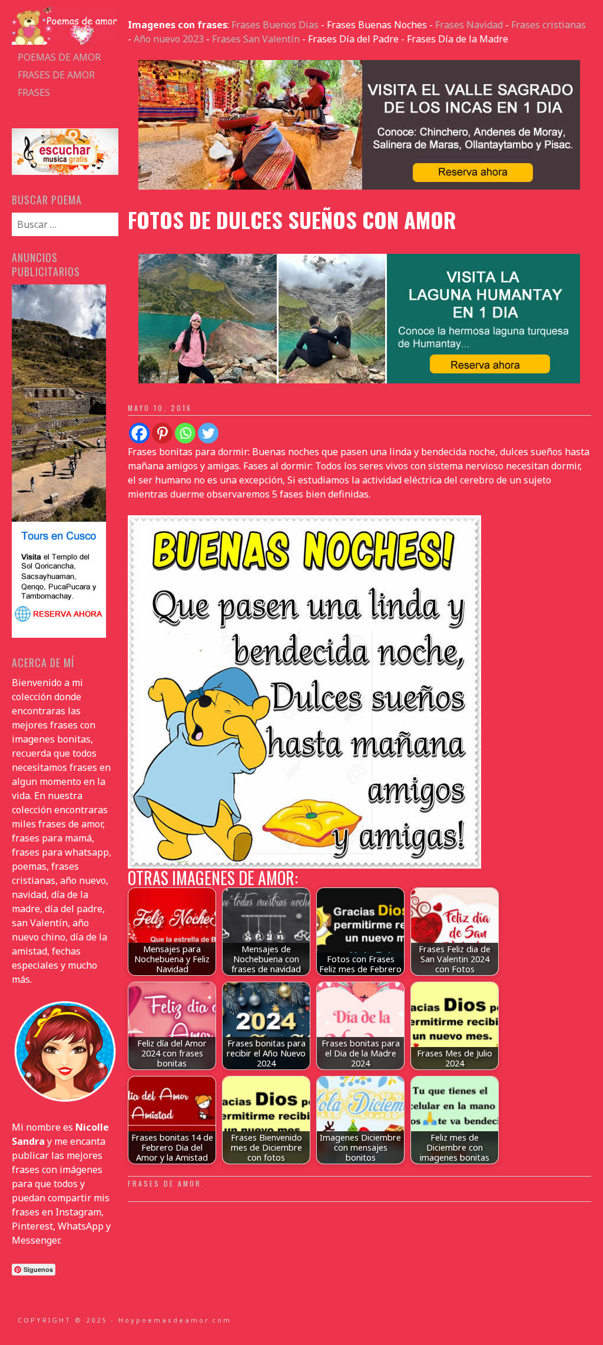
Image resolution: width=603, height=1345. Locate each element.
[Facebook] (139, 433)
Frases (34, 92)
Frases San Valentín (256, 38)
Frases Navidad (469, 24)
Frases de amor (56, 74)
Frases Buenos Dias (275, 24)
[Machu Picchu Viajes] (359, 186)
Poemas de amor (59, 57)
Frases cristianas (548, 24)
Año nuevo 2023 (169, 38)
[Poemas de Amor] (65, 41)
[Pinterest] (162, 433)
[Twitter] (208, 433)
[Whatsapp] (185, 433)
